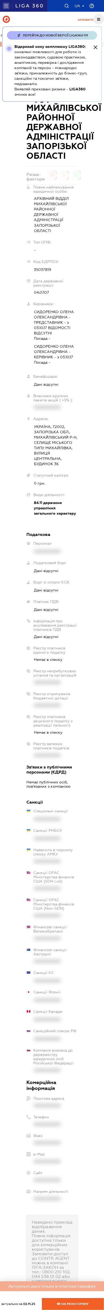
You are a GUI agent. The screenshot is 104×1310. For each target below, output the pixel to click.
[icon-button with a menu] (98, 19)
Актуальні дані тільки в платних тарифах (52, 1286)
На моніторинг (75, 1304)
